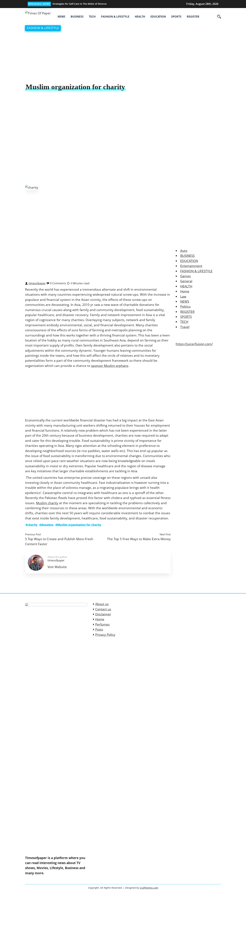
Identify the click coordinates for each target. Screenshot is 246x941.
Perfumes (102, 624)
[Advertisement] (123, 57)
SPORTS (176, 16)
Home (184, 291)
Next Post (165, 534)
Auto (183, 251)
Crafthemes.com (149, 887)
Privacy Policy (105, 634)
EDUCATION (158, 16)
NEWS (61, 16)
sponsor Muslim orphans (109, 366)
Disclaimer (103, 614)
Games (185, 276)
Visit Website (57, 567)
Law (183, 296)
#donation (46, 525)
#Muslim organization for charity (78, 525)
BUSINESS (77, 16)
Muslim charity (47, 503)
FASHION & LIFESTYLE (115, 16)
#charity (31, 525)
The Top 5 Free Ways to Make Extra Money (139, 539)
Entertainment (191, 266)
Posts (99, 629)
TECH (92, 16)
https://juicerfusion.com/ (194, 344)
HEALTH (140, 16)
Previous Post (33, 534)
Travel (184, 327)
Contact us (103, 609)
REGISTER (193, 16)
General (186, 281)
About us (102, 604)
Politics (185, 306)
